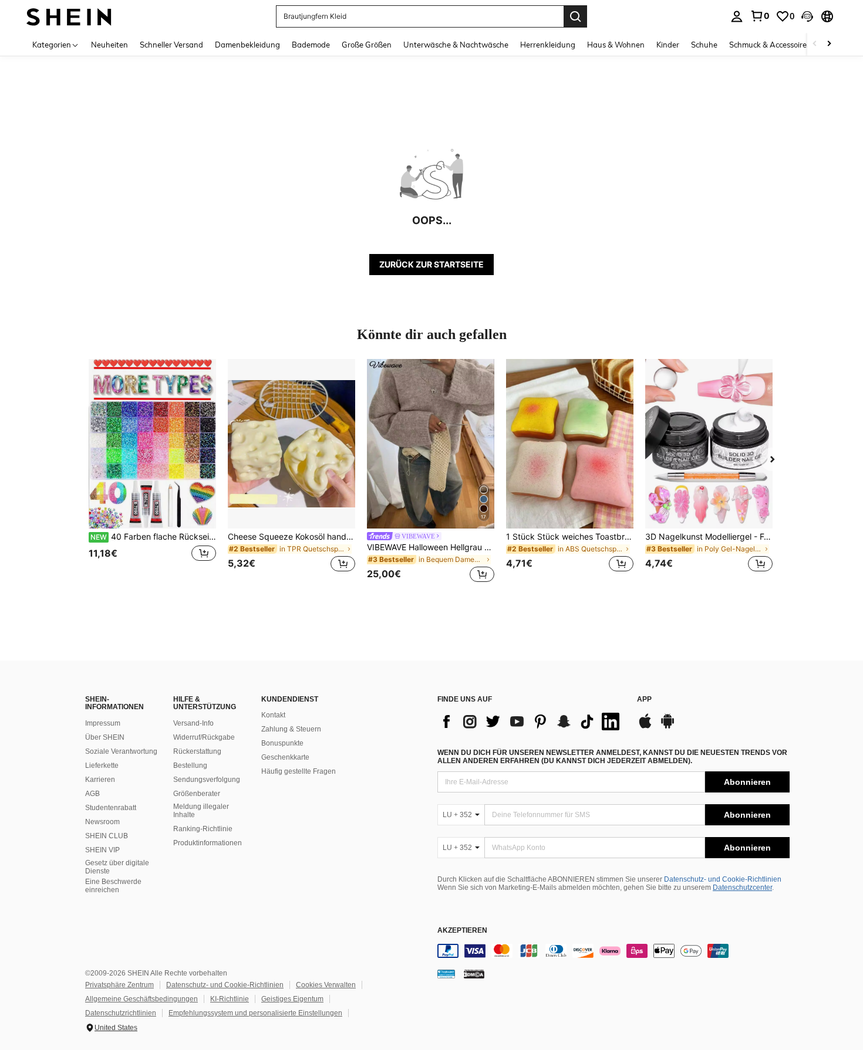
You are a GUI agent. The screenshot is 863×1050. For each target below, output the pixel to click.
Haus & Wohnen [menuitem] (616, 44)
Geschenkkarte (285, 757)
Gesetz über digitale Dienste (117, 867)
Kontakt (273, 715)
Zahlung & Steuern (291, 729)
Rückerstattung (197, 751)
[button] (807, 16)
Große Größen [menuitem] (367, 44)
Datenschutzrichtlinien (120, 1013)
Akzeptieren (462, 930)
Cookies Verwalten (326, 985)
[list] (531, 721)
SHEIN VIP (102, 850)
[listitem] (152, 472)
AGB (92, 794)
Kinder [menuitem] (667, 44)
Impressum (102, 723)
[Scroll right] (829, 44)
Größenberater (196, 794)
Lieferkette (102, 765)
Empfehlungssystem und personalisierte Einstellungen (255, 1013)
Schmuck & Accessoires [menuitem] (769, 44)
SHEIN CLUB (106, 836)
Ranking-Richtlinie (202, 829)
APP (644, 699)
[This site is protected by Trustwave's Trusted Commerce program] (446, 974)
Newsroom (102, 822)
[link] (760, 16)
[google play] (667, 727)
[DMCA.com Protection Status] (474, 974)
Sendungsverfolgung (206, 779)
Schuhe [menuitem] (704, 44)
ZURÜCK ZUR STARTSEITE (431, 264)
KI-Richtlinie (229, 999)
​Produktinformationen (207, 843)
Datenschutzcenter (742, 887)
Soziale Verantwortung (121, 751)
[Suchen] (575, 16)
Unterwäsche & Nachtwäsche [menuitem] (455, 44)
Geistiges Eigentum (292, 999)
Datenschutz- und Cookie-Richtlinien (722, 879)
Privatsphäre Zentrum (119, 985)
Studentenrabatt (110, 808)
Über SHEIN (104, 737)
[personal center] (737, 16)
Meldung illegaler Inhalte (201, 810)
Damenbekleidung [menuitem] (247, 44)
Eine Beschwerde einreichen (113, 886)
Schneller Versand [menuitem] (171, 44)
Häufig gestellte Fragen (298, 771)
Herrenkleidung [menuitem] (547, 44)
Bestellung (190, 765)
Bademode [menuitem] (311, 44)
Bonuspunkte (282, 743)
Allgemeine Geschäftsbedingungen (141, 999)
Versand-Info (193, 723)
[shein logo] (69, 16)
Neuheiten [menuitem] (109, 44)
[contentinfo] (613, 951)
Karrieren (100, 779)
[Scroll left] (815, 44)
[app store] (645, 727)
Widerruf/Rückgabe (204, 737)
